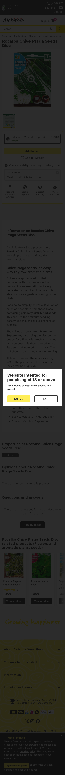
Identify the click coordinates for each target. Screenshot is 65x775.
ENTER (18, 398)
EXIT (46, 398)
